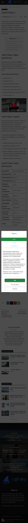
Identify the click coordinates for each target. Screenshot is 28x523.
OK (15, 280)
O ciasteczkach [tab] (14, 246)
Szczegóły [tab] (14, 242)
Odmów (14, 289)
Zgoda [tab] (14, 239)
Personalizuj (15, 284)
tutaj (20, 273)
